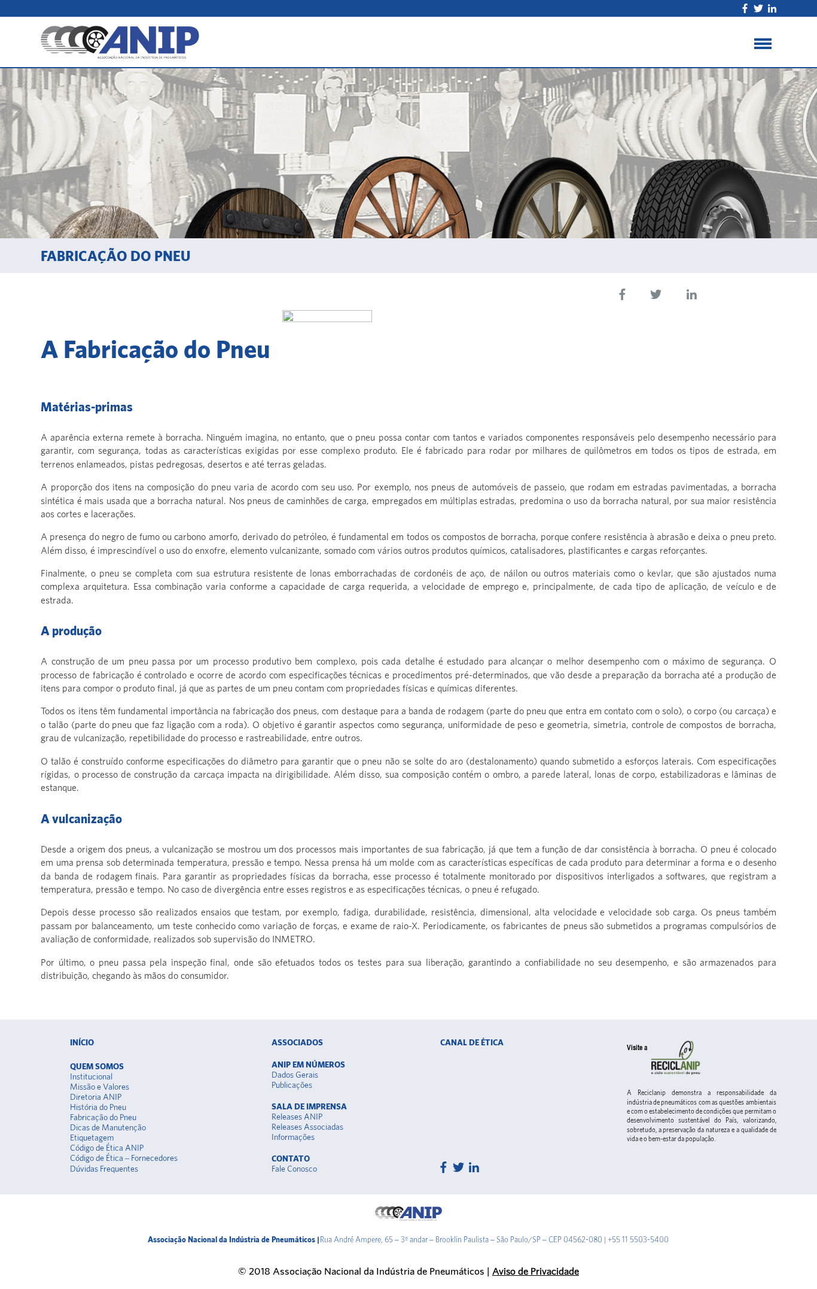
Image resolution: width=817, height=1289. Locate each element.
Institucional (91, 1076)
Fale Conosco (294, 1168)
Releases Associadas (307, 1127)
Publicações (292, 1085)
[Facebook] (745, 8)
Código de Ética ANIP (107, 1147)
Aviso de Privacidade (535, 1270)
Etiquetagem (92, 1137)
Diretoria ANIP (95, 1097)
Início (82, 1042)
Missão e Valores (99, 1086)
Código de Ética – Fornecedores (124, 1158)
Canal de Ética (472, 1042)
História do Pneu (98, 1107)
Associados (297, 1042)
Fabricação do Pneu (103, 1117)
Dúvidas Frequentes (104, 1168)
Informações (293, 1137)
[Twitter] (758, 8)
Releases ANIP (297, 1116)
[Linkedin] (772, 8)
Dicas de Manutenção (108, 1127)
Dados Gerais (295, 1074)
